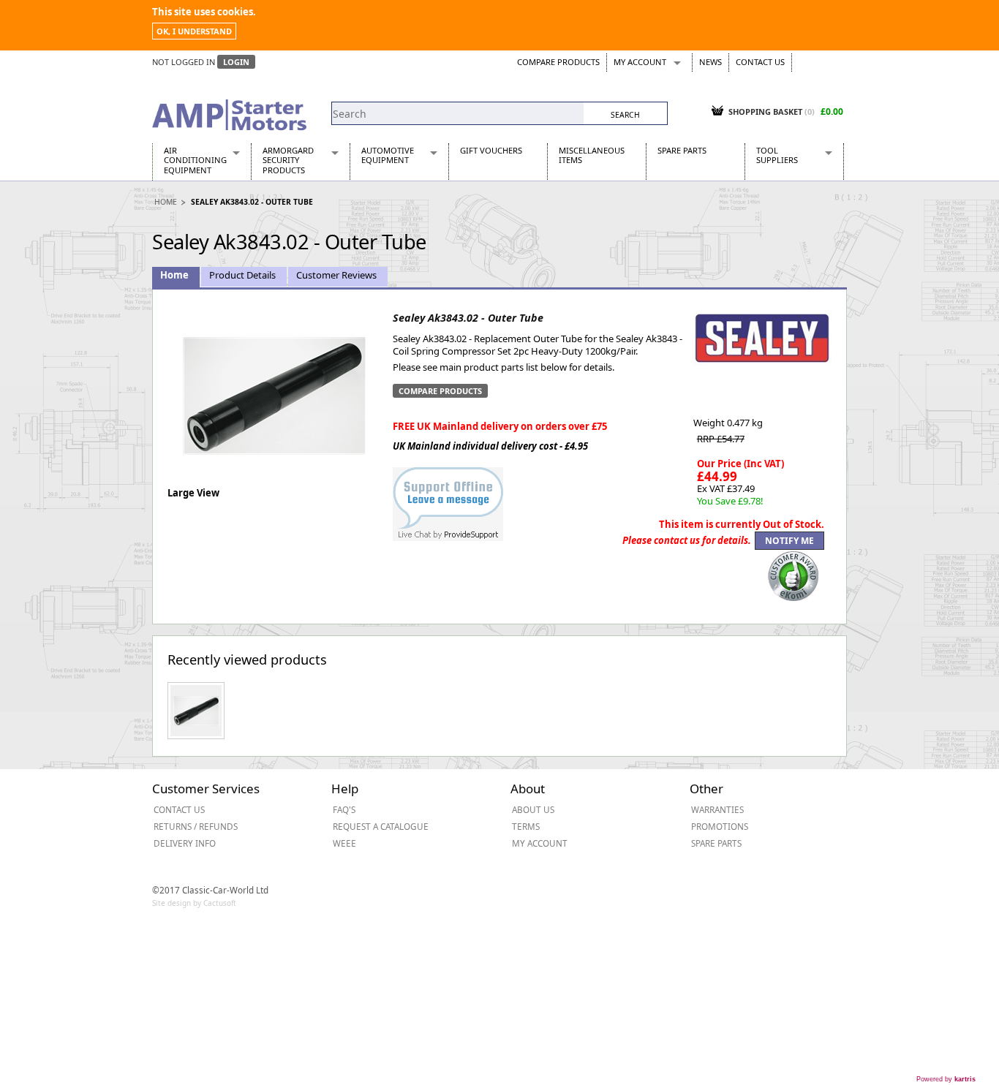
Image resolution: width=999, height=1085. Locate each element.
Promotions (719, 826)
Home (165, 202)
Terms (526, 826)
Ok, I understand (194, 31)
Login (236, 61)
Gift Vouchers (491, 150)
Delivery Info (185, 843)
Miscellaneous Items (592, 155)
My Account (640, 61)
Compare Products (558, 61)
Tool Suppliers (777, 155)
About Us (533, 809)
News (710, 61)
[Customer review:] (793, 574)
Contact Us (760, 61)
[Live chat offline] (448, 496)
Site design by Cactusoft (194, 903)
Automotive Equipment (387, 155)
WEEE (344, 843)
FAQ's (344, 809)
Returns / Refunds (196, 826)
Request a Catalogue (381, 826)
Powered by (946, 1079)
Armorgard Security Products (288, 160)
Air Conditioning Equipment (195, 160)
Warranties (717, 809)
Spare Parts (681, 150)
